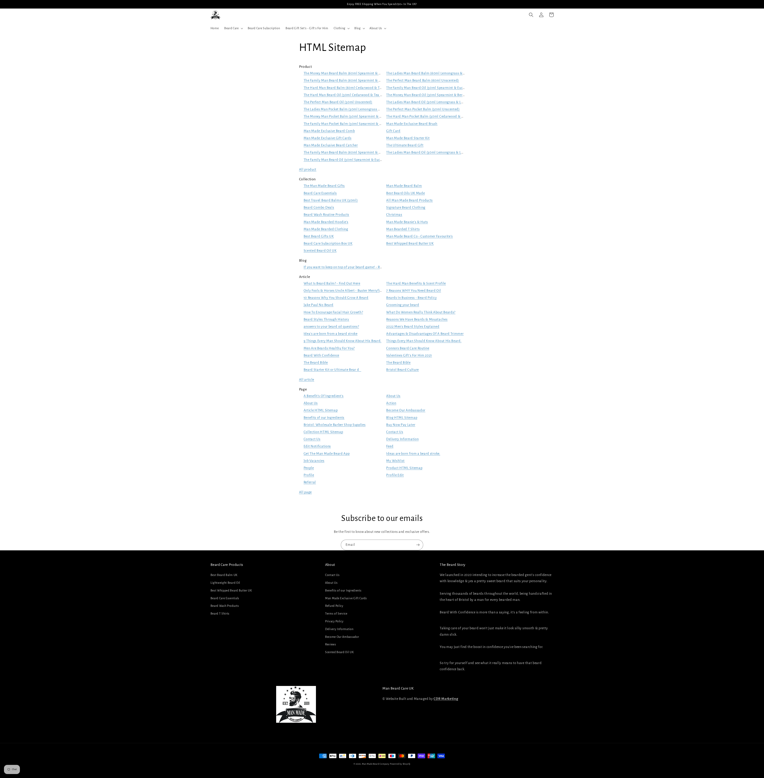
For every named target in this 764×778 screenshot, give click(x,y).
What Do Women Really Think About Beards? (420, 312)
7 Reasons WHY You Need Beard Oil (413, 290)
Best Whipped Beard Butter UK (410, 243)
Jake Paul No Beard (318, 305)
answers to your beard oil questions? (331, 326)
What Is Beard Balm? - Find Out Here (332, 283)
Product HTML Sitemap (404, 468)
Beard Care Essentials (320, 193)
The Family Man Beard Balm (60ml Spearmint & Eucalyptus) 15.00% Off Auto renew (368, 152)
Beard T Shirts (220, 613)
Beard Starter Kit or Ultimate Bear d (332, 370)
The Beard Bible (316, 362)
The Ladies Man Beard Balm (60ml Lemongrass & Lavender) (432, 73)
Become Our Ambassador (405, 410)
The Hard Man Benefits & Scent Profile (416, 283)
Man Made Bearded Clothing (326, 229)
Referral (310, 482)
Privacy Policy (334, 621)
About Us (393, 396)
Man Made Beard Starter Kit (408, 138)
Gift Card (393, 131)
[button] (233, 28)
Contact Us (394, 432)
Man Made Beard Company (375, 764)
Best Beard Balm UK (224, 575)
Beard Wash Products (224, 605)
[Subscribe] (418, 545)
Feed (389, 446)
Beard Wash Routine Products (326, 215)
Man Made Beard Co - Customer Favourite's (419, 236)
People (309, 468)
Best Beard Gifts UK (319, 236)
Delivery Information (402, 439)
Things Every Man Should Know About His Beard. (423, 341)
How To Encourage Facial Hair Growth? (333, 312)
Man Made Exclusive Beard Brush (412, 124)
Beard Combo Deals (319, 207)
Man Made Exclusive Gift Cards (328, 138)
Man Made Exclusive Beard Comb (329, 131)
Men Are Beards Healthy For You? (329, 348)
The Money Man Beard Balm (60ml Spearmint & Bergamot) (349, 73)
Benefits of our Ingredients (324, 418)
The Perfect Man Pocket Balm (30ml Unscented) (423, 109)
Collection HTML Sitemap (323, 432)
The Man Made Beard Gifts (324, 186)
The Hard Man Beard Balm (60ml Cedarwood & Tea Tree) (348, 88)
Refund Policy (334, 605)
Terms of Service (336, 613)
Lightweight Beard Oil (225, 582)
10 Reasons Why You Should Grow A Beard (336, 298)
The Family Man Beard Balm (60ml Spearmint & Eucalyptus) (350, 80)
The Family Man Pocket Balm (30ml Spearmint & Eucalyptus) (351, 124)
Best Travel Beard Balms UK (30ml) (331, 200)
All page (305, 492)
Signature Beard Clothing (405, 207)
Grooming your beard (402, 305)
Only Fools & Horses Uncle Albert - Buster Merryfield (344, 290)
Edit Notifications (317, 446)
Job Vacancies (314, 461)
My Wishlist (395, 461)
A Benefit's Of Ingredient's (324, 396)
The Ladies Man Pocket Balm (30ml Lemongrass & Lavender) (350, 109)
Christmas (394, 215)
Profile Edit (395, 475)
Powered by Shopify (400, 764)
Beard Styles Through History (326, 319)
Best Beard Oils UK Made (405, 193)
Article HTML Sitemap (321, 410)
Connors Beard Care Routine (407, 348)
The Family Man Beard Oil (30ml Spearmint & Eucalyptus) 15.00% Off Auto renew (366, 160)
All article (306, 380)
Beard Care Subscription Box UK (328, 243)
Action (391, 403)
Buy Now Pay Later (400, 425)
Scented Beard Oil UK (320, 251)
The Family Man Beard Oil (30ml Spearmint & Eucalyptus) (430, 88)
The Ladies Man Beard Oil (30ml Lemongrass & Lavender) (430, 102)
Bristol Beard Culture (402, 370)
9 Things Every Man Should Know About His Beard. (342, 341)
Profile (309, 475)
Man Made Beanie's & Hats (407, 222)
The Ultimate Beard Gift (404, 145)
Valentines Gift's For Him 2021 (409, 355)
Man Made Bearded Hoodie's (326, 222)
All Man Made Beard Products (409, 200)
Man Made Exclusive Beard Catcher (331, 145)
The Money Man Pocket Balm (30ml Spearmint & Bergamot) (350, 116)
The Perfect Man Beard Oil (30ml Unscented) (338, 102)
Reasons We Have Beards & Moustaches (416, 319)
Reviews (330, 644)
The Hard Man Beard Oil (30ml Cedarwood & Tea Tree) (346, 95)
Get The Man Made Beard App (327, 454)
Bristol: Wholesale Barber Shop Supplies (335, 425)
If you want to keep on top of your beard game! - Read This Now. (352, 267)
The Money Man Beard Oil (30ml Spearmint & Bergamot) (430, 95)
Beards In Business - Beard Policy (411, 298)
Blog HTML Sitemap (401, 418)
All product (308, 169)
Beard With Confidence (321, 355)
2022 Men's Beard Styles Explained (412, 326)
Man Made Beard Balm (404, 186)
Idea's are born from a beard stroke (331, 334)
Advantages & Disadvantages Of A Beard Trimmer (425, 334)
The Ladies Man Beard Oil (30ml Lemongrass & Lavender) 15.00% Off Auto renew (448, 152)
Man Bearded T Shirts (403, 229)
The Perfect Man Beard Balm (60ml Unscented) (422, 80)
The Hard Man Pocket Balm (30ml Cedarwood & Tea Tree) (430, 116)
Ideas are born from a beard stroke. (413, 454)
